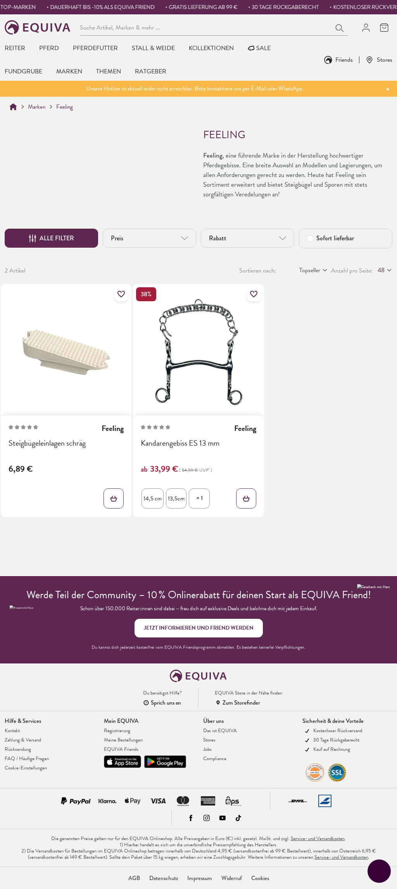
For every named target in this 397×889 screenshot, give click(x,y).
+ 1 (199, 498)
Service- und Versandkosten (318, 838)
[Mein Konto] (365, 27)
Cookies (260, 878)
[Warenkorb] (384, 27)
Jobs (207, 749)
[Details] (114, 498)
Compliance (214, 758)
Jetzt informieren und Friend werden (199, 627)
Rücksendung (18, 749)
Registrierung (117, 730)
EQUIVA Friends (121, 749)
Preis (117, 238)
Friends (344, 60)
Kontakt (12, 730)
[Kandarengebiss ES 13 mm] (198, 352)
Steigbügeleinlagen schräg (47, 443)
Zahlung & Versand (23, 740)
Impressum (199, 878)
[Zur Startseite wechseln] (38, 27)
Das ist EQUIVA (220, 730)
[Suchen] (340, 27)
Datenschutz (163, 878)
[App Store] (122, 761)
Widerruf (231, 878)
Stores (384, 60)
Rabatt (217, 238)
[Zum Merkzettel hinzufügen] (121, 294)
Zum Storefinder (241, 702)
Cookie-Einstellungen (26, 768)
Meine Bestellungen (123, 740)
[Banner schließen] (388, 89)
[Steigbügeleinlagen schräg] (66, 352)
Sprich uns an (166, 702)
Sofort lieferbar (335, 238)
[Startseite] (13, 107)
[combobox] (206, 27)
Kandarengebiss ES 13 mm (180, 443)
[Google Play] (165, 761)
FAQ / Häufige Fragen (27, 758)
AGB (134, 878)
